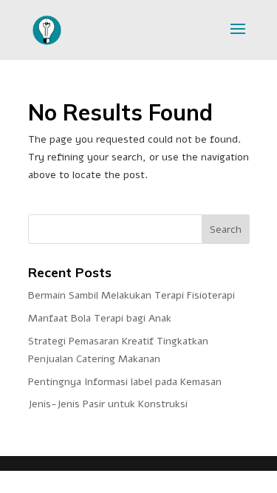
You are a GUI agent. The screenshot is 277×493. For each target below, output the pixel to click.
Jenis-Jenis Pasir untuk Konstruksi (108, 404)
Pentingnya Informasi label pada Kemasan (125, 382)
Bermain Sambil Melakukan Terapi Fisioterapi (131, 295)
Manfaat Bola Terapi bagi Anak (99, 318)
